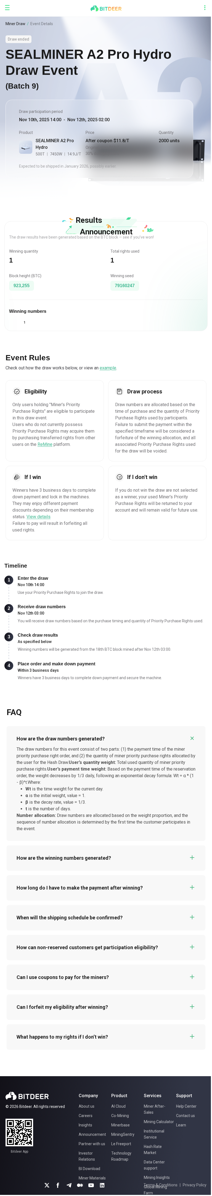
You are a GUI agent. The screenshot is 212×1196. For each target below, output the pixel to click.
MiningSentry (122, 1134)
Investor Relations (87, 1156)
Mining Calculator (159, 1122)
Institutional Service (154, 1134)
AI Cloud (118, 1106)
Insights (85, 1125)
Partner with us (92, 1144)
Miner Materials (92, 1178)
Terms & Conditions (160, 1185)
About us (86, 1106)
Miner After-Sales (154, 1109)
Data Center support (154, 1165)
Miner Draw (15, 24)
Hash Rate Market (153, 1149)
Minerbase (120, 1125)
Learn (181, 1125)
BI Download (89, 1168)
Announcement (92, 1134)
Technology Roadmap (121, 1156)
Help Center (186, 1106)
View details (38, 516)
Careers (85, 1115)
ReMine (45, 444)
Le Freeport (121, 1144)
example (108, 368)
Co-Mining (120, 1115)
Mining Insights (157, 1177)
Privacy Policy (194, 1185)
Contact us (185, 1115)
